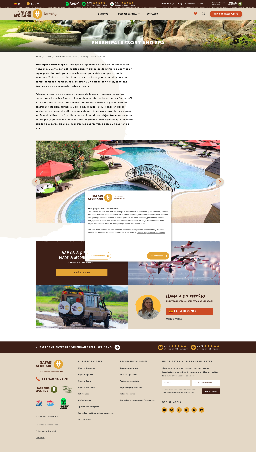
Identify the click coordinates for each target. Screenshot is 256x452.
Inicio (38, 56)
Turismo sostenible (129, 381)
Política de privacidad (46, 431)
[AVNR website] (50, 403)
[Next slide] (220, 182)
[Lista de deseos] (195, 14)
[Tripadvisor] (171, 410)
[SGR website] (39, 403)
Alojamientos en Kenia (66, 56)
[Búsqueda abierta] (204, 14)
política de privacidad (184, 392)
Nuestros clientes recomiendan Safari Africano (74, 347)
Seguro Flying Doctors (131, 387)
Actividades (83, 394)
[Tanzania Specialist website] (46, 389)
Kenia (48, 56)
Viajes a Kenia (84, 381)
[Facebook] (194, 410)
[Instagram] (186, 410)
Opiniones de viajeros (88, 407)
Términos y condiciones (47, 425)
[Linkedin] (201, 410)
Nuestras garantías (129, 375)
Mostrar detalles (98, 256)
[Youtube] (164, 410)
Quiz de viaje (167, 4)
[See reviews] (189, 347)
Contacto (152, 14)
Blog (180, 4)
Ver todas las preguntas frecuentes (137, 400)
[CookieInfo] (106, 198)
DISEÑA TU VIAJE (81, 272)
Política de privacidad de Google (151, 232)
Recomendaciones (129, 368)
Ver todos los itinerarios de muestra (95, 413)
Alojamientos (84, 400)
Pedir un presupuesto (226, 14)
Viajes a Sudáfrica (86, 387)
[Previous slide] (36, 182)
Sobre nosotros (127, 394)
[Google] (179, 410)
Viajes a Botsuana (86, 368)
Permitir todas (157, 256)
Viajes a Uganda (85, 375)
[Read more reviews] (100, 4)
